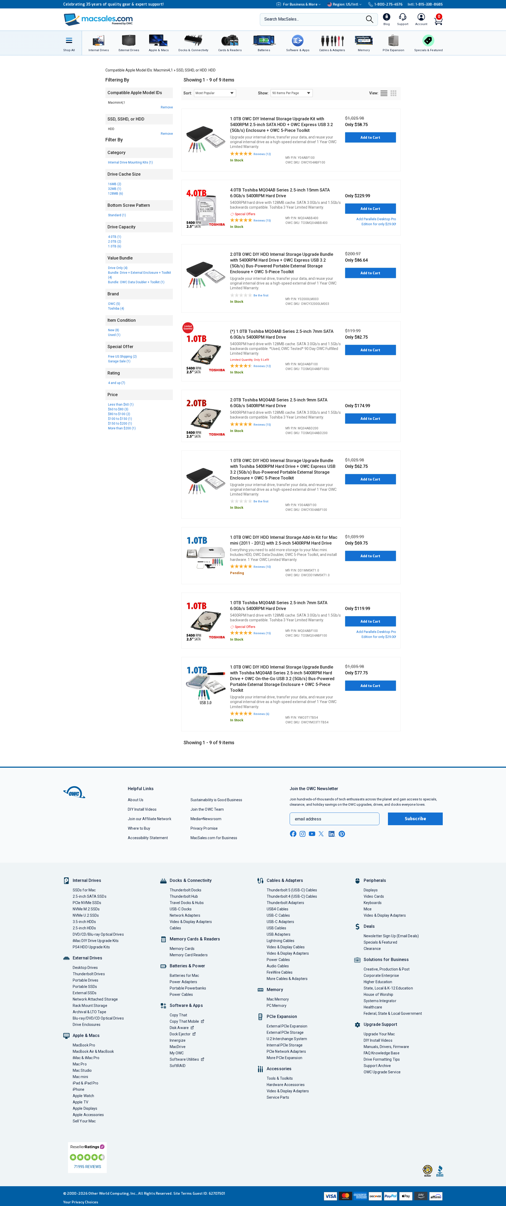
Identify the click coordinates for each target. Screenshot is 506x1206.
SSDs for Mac (84, 890)
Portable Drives (85, 980)
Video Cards (374, 896)
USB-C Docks (181, 909)
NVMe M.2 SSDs (86, 909)
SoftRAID (178, 1066)
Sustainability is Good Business (216, 800)
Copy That (178, 1015)
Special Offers (245, 214)
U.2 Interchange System (287, 1039)
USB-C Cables (278, 915)
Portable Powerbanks (188, 988)
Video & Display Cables (286, 947)
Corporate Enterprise (381, 975)
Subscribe (415, 818)
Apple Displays (85, 1108)
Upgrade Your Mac (379, 1034)
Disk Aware (179, 1028)
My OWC (177, 1053)
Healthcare (373, 1007)
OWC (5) (114, 304)
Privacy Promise (204, 828)
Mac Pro (80, 1064)
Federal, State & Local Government (393, 1013)
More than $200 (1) (122, 428)
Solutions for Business (386, 959)
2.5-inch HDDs (84, 928)
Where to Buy (139, 828)
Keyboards (373, 903)
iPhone (79, 1089)
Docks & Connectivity (191, 880)
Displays (371, 890)
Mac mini (80, 1077)
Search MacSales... (281, 19)
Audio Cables (278, 966)
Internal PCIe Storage (285, 1045)
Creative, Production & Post (387, 969)
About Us (135, 800)
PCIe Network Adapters (286, 1051)
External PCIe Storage (285, 1032)
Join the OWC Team (207, 809)
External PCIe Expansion (287, 1026)
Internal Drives (87, 880)
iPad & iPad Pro (85, 1083)
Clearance (372, 948)
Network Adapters (185, 915)
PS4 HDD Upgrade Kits (91, 947)
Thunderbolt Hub (184, 896)
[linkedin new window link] (332, 834)
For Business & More (300, 4)
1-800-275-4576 (388, 4)
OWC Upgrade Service (382, 1072)
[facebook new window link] (293, 833)
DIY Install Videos (142, 809)
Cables (175, 928)
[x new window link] (322, 833)
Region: (345, 4)
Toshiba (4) (116, 308)
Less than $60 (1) (121, 404)
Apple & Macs (86, 1035)
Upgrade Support (380, 1024)
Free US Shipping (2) (122, 356)
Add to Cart (370, 137)
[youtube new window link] (312, 834)
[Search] (369, 20)
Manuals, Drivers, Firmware (386, 1047)
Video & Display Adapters (191, 922)
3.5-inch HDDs (84, 922)
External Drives (87, 957)
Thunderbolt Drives (89, 974)
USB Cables (276, 928)
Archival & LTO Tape (89, 1012)
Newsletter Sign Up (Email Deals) (391, 936)
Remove (167, 107)
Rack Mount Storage (90, 1005)
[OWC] (98, 19)
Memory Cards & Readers (195, 938)
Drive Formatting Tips (382, 1059)
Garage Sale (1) (119, 361)
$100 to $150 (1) (120, 419)
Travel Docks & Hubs (187, 903)
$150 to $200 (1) (120, 423)
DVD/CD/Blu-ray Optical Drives (98, 934)
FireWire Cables (280, 972)
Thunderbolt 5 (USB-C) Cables (292, 890)
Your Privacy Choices (80, 1202)
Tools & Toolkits (280, 1078)
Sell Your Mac (84, 1121)
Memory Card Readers (189, 955)
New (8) (113, 330)
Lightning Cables (280, 941)
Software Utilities (184, 1059)
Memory (275, 989)
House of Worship (378, 994)
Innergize (178, 1040)
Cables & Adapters (285, 880)
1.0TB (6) (114, 246)
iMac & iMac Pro (86, 1058)
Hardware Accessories (286, 1085)
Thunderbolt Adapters (285, 903)
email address (308, 818)
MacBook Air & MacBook (93, 1051)
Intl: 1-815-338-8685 (425, 4)
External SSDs (84, 993)
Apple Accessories (88, 1115)
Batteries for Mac (184, 975)
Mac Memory (278, 999)
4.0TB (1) (114, 237)
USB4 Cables (277, 909)
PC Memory (276, 1005)
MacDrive (178, 1047)
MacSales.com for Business (214, 838)
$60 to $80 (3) (118, 409)
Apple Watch (83, 1096)
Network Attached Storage (95, 999)
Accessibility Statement (148, 838)
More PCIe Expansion (284, 1058)
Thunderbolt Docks (186, 890)
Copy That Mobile (184, 1021)
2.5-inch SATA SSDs (89, 896)
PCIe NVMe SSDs (87, 903)
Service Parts (278, 1097)
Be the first (261, 295)
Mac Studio (82, 1070)
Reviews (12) (262, 154)
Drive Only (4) (118, 268)
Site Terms (182, 1193)
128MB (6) (115, 193)
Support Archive (377, 1066)
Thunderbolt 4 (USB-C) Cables (292, 896)
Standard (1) (117, 215)
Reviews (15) (262, 220)
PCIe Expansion (282, 1016)
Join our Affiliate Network (149, 819)
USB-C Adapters (280, 922)
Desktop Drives (85, 967)
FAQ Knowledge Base (382, 1053)
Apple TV (80, 1102)
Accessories (279, 1068)
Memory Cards (182, 948)
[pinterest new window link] (342, 834)
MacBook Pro (84, 1045)
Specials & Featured (380, 942)
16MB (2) (114, 184)
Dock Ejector (180, 1034)
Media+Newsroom (206, 819)
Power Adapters (183, 982)
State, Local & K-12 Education (388, 988)
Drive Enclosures (86, 1024)
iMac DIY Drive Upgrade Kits (96, 941)
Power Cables (181, 994)
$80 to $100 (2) (119, 414)
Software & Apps (186, 1005)
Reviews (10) (262, 567)
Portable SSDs (85, 986)
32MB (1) (114, 189)
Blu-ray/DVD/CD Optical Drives (98, 1018)
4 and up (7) (116, 383)
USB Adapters (278, 934)
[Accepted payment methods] (382, 1196)
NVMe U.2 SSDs (86, 915)
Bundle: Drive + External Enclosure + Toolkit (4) (139, 275)
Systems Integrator (380, 1001)
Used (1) (114, 335)
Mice (368, 909)
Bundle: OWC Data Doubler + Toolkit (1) (136, 282)
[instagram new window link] (302, 834)
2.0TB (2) (114, 241)
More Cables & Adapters (287, 979)
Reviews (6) (261, 714)
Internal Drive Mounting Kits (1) (130, 162)
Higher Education (378, 982)
